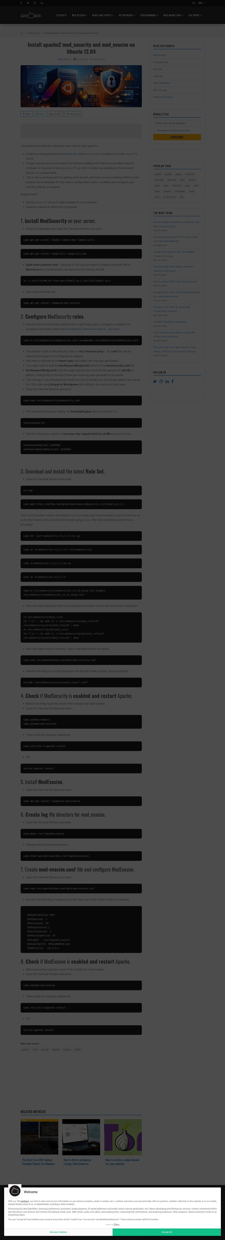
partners (25, 1201)
